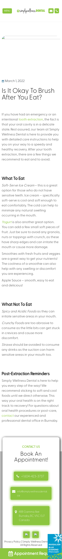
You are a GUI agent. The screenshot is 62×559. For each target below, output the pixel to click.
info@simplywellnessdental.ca (32, 493)
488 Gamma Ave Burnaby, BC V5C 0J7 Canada (32, 516)
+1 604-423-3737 (32, 476)
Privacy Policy (12, 541)
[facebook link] (35, 534)
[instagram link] (26, 534)
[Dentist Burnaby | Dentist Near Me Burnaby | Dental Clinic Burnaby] (31, 11)
